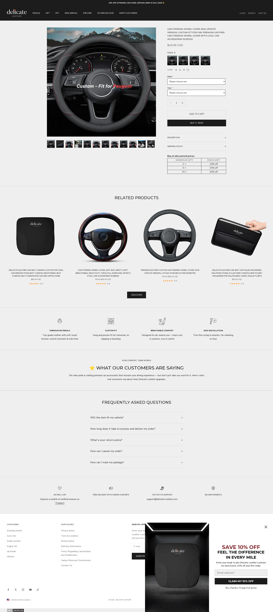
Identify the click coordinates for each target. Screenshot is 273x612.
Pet (57, 13)
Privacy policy (68, 530)
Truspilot (59, 503)
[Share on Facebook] (176, 70)
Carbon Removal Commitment (76, 560)
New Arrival (71, 13)
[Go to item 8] (115, 144)
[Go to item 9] (124, 144)
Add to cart (196, 114)
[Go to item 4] (78, 144)
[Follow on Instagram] (23, 589)
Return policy (67, 541)
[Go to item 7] (105, 144)
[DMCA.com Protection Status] (136, 610)
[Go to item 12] (151, 144)
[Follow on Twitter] (15, 589)
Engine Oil (12, 546)
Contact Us (66, 565)
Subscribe (142, 556)
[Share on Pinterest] (184, 70)
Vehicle (36, 13)
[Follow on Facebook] (8, 589)
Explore (87, 13)
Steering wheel (14, 530)
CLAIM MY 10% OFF (241, 581)
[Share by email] (188, 70)
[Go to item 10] (133, 144)
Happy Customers (128, 13)
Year (169, 88)
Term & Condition (69, 535)
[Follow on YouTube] (30, 589)
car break (11, 551)
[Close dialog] (266, 527)
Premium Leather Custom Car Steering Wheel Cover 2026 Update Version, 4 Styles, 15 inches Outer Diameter (170, 271)
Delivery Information (71, 546)
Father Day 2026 (105, 13)
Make (169, 76)
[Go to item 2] (60, 144)
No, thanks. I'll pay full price (241, 588)
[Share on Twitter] (180, 70)
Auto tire (11, 535)
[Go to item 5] (87, 144)
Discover (136, 294)
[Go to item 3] (69, 144)
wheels (10, 556)
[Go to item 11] (142, 144)
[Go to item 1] (51, 144)
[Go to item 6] (96, 144)
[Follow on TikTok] (37, 589)
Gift (48, 13)
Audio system (14, 541)
